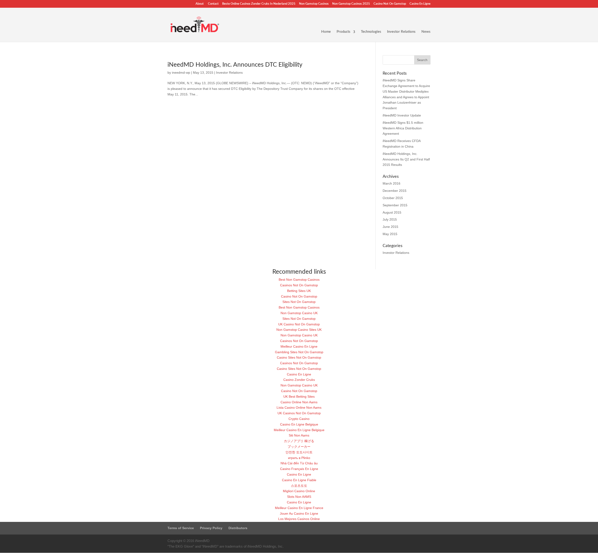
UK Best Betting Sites (299, 396)
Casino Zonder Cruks (299, 380)
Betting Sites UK (299, 291)
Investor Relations (401, 31)
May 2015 (390, 234)
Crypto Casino (299, 419)
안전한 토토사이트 (299, 452)
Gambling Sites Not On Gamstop (299, 352)
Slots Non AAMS (299, 496)
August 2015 (392, 212)
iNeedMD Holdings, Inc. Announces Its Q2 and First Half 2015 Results (406, 159)
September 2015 (395, 205)
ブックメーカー (299, 446)
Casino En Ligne (420, 3)
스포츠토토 (299, 486)
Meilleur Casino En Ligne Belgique (299, 430)
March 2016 (391, 183)
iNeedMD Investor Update (402, 115)
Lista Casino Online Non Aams (299, 407)
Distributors (237, 528)
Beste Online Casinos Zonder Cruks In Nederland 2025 (258, 3)
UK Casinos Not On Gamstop (299, 413)
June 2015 (390, 227)
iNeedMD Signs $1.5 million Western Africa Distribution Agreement (403, 128)
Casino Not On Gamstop (390, 3)
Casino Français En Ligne (299, 469)
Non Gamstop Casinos (314, 3)
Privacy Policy (211, 528)
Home (326, 31)
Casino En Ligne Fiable (299, 480)
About (200, 3)
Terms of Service (180, 528)
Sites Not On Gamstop (299, 302)
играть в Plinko (299, 458)
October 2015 (393, 198)
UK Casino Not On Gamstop (299, 324)
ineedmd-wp (181, 72)
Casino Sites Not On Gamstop (299, 357)
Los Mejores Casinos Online (299, 519)
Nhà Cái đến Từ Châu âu (299, 463)
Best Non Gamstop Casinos (299, 279)
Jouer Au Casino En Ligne (299, 513)
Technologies (371, 31)
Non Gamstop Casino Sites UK (299, 329)
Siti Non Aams (299, 435)
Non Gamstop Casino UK (299, 313)
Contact (213, 3)
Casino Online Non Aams (299, 402)
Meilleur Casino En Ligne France (299, 508)
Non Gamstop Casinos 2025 (351, 3)
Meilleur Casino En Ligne (299, 346)
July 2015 (390, 219)
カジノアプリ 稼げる (299, 441)
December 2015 (394, 191)
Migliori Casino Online (299, 491)
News (426, 31)
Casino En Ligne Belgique (299, 424)
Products (343, 31)
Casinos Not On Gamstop (299, 285)
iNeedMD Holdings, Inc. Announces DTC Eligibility (234, 65)
